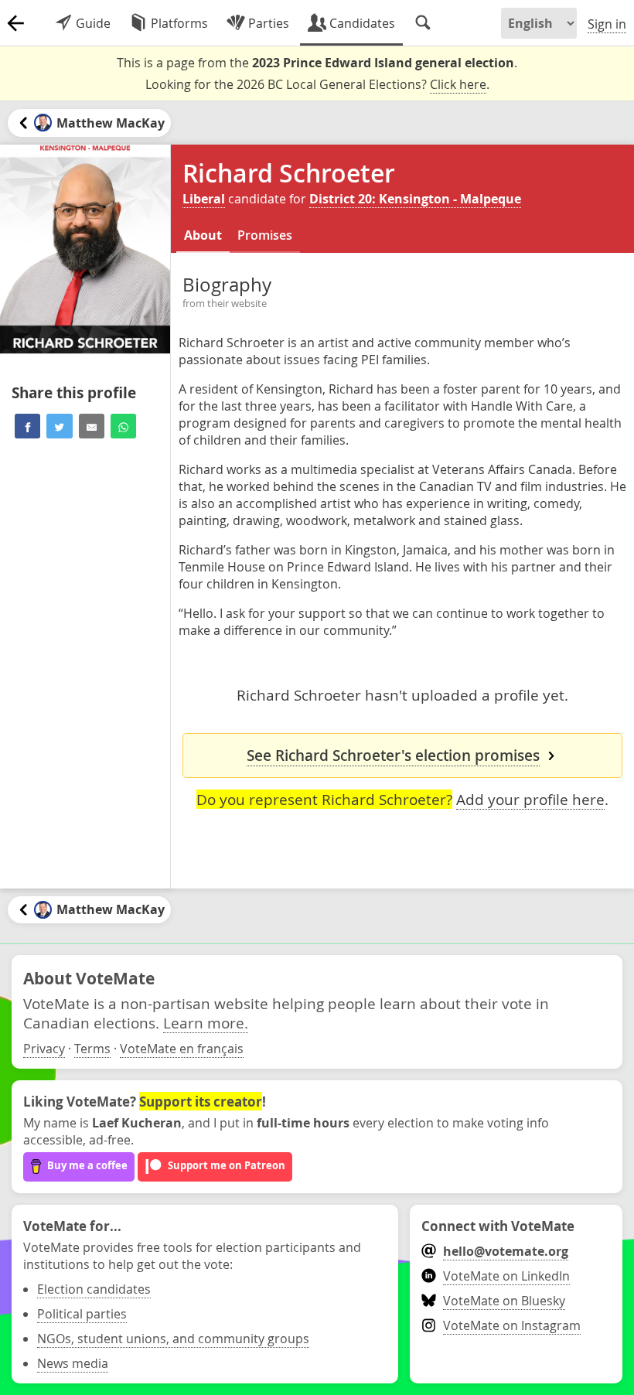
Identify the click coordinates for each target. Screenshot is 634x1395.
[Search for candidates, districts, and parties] (423, 23)
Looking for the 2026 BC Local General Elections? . (317, 84)
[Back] (15, 23)
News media (72, 1363)
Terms (92, 1048)
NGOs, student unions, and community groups (173, 1338)
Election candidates (94, 1289)
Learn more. (205, 1022)
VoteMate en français (182, 1048)
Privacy (44, 1048)
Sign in (607, 23)
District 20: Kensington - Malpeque (415, 198)
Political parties (82, 1313)
